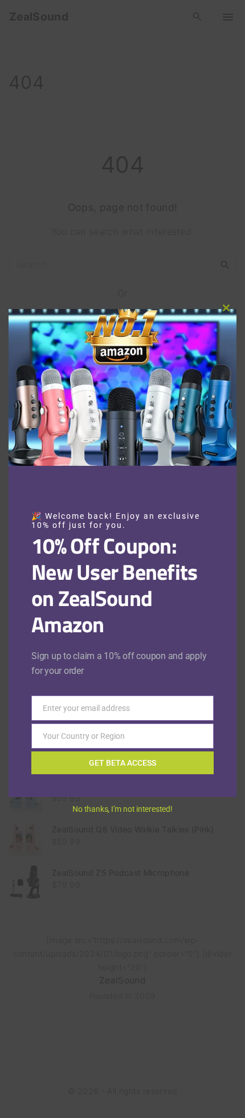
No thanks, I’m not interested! (122, 809)
